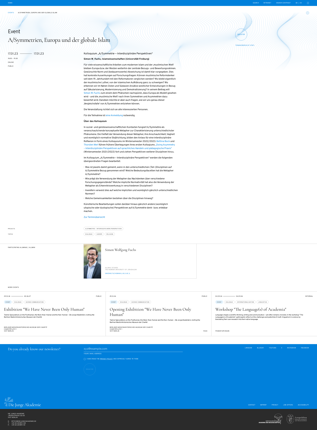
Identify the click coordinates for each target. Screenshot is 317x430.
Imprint (263, 405)
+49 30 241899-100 (18, 423)
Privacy (275, 405)
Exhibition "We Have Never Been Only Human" (44, 309)
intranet (267, 3)
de (297, 3)
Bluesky (260, 348)
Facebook (305, 348)
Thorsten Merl (91, 144)
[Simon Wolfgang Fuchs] (92, 261)
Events (11, 13)
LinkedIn (248, 348)
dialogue (88, 234)
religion (109, 234)
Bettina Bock (163, 141)
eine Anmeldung (114, 115)
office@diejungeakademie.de (23, 421)
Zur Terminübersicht (94, 217)
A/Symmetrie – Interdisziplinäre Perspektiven (103, 229)
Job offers (288, 405)
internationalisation (245, 302)
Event (8, 302)
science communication (35, 302)
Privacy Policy (106, 359)
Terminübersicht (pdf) (244, 45)
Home (10, 3)
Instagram (291, 348)
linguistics (262, 302)
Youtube (272, 348)
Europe (99, 234)
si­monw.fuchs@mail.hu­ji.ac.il (117, 274)
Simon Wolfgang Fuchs (120, 250)
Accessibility (303, 405)
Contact (251, 405)
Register (241, 35)
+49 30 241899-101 (18, 425)
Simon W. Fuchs (92, 93)
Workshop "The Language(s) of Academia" (250, 309)
